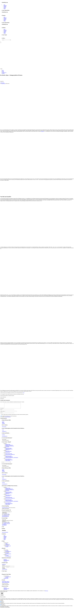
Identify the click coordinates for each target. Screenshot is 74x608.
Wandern (5, 6)
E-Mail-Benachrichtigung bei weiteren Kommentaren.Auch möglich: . (8, 416)
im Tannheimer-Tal (8, 545)
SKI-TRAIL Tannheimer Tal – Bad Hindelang (11, 457)
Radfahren (5, 5)
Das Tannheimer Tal (8, 551)
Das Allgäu (7, 550)
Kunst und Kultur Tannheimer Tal (10, 454)
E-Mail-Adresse (2, 411)
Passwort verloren (4, 569)
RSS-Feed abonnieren (5, 532)
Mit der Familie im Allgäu (8, 459)
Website (1, 412)
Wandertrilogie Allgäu (8, 448)
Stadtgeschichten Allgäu (8, 453)
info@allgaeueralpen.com (5, 507)
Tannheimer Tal (4, 72)
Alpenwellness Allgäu (8, 451)
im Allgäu (6, 546)
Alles (4, 4)
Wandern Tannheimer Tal (8, 492)
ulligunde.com (7, 449)
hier (23, 392)
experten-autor (2, 82)
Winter (5, 8)
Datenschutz (5, 589)
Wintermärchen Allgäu (8, 499)
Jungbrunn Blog (7, 495)
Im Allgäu (3, 434)
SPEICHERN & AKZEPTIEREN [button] (5, 607)
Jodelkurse (42, 131)
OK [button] (44, 590)
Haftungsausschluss (6, 560)
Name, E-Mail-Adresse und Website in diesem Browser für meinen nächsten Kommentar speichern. (14, 414)
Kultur (5, 20)
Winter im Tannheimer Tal (9, 456)
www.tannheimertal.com (5, 515)
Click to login (4, 564)
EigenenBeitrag (3, 422)
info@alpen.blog (5, 581)
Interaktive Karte (6, 578)
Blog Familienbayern (8, 502)
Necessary (2, 601)
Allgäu (3, 477)
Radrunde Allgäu (7, 444)
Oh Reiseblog (7, 446)
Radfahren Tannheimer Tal (9, 488)
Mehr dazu (46, 590)
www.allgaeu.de (4, 524)
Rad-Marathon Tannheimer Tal (9, 489)
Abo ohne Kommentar (7, 416)
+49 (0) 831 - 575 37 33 (6, 523)
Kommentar (2, 408)
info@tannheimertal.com (5, 516)
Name (1, 409)
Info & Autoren (4, 426)
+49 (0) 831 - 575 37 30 (6, 522)
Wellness (5, 19)
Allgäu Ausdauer (7, 460)
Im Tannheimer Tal (4, 436)
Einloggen (4, 568)
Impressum (5, 559)
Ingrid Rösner (3, 83)
